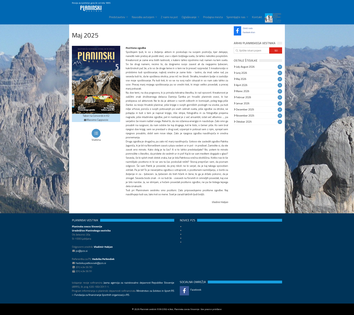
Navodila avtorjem (143, 17)
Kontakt (257, 17)
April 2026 (241, 85)
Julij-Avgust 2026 (245, 67)
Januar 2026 (242, 103)
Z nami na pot (169, 17)
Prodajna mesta (213, 17)
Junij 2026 (241, 73)
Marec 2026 (242, 91)
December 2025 (244, 109)
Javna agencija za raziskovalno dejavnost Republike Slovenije (138, 282)
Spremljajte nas (235, 17)
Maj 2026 (240, 79)
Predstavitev (117, 17)
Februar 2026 (243, 97)
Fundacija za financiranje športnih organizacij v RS (101, 295)
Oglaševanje (189, 17)
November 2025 (244, 115)
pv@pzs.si (82, 251)
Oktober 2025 (243, 121)
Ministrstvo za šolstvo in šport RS (155, 291)
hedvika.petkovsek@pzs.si (91, 263)
